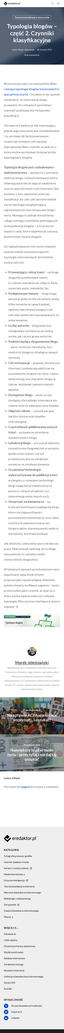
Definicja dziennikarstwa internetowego (23, 976)
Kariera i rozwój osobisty (16, 868)
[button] (58, 3)
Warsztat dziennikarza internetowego (22, 892)
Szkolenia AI (10, 934)
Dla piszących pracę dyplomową (19, 946)
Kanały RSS (9, 982)
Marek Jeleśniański (26, 49)
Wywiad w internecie (14, 970)
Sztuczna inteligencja (14, 880)
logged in (27, 786)
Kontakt (8, 988)
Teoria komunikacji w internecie (31, 17)
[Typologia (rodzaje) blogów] (32, 628)
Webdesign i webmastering (17, 898)
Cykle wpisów (10, 940)
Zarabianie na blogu (14, 964)
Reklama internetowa (14, 958)
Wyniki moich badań (13, 952)
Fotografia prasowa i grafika (18, 856)
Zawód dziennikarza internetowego (21, 910)
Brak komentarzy (32, 55)
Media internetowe (13, 874)
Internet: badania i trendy (16, 862)
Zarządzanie (10, 904)
